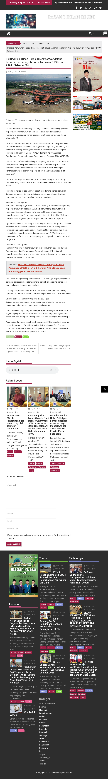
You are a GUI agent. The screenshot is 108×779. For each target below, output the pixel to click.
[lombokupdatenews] (8, 33)
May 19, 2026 (60, 612)
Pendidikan (33, 467)
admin (23, 72)
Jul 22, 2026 (29, 612)
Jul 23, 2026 (89, 655)
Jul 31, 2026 (89, 566)
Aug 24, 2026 (57, 409)
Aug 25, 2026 (35, 409)
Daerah (10, 452)
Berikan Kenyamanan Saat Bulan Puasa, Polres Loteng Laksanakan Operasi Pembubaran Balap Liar (22, 348)
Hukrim (20, 653)
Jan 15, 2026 (30, 660)
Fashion (42, 716)
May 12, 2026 (60, 656)
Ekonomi (18, 452)
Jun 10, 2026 (59, 566)
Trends (19, 656)
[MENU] (105, 33)
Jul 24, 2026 (89, 606)
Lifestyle (14, 731)
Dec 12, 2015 (30, 706)
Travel (25, 337)
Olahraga (43, 735)
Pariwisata (54, 467)
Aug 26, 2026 (13, 409)
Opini (41, 738)
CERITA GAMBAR (47, 703)
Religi (31, 470)
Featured (10, 337)
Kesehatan (44, 725)
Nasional (18, 337)
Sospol (13, 656)
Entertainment (45, 713)
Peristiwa (42, 467)
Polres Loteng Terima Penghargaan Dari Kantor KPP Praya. (55, 347)
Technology (44, 757)
